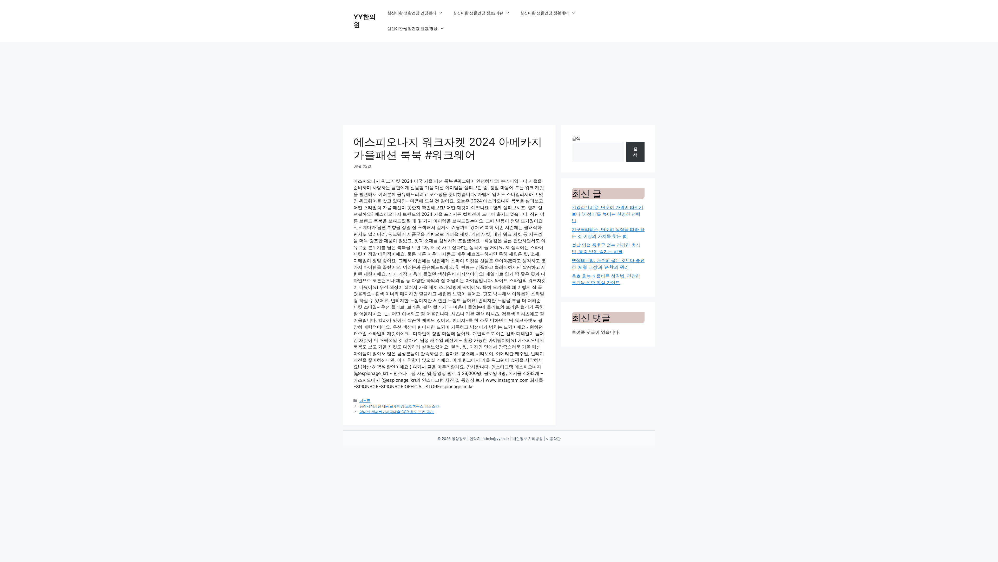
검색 (576, 138)
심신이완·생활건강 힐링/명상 (412, 28)
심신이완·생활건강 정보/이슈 (478, 12)
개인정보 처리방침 (528, 438)
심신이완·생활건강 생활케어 (544, 12)
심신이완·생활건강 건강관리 (411, 12)
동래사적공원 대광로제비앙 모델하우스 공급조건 (399, 406)
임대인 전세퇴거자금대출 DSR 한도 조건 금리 (396, 412)
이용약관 (553, 438)
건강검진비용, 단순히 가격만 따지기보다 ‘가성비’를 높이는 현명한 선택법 (607, 214)
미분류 (364, 400)
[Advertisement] (499, 80)
